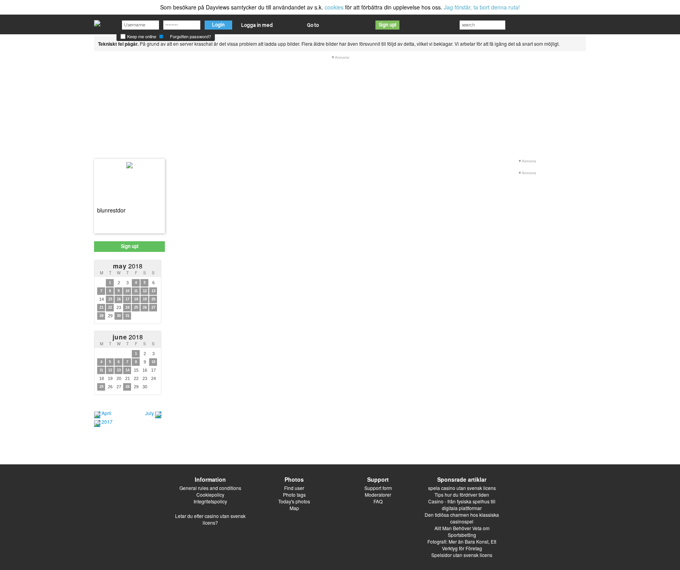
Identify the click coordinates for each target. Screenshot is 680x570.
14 (127, 370)
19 (145, 299)
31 (127, 316)
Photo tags (294, 494)
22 (110, 307)
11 (136, 291)
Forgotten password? (190, 36)
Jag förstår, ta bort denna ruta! (482, 7)
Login (218, 25)
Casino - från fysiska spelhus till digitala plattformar (461, 504)
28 (101, 316)
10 (127, 291)
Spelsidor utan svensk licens (461, 554)
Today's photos (294, 501)
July (149, 413)
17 (127, 299)
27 (153, 307)
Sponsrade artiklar (461, 479)
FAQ (377, 501)
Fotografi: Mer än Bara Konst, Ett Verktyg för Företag (461, 544)
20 (153, 299)
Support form (378, 487)
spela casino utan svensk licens (462, 487)
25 (136, 307)
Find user (294, 487)
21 (101, 307)
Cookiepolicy (210, 494)
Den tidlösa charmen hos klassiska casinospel (462, 518)
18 (136, 299)
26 (145, 307)
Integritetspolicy (210, 501)
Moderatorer (378, 494)
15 (110, 299)
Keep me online (141, 36)
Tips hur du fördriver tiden (461, 494)
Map (294, 508)
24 (127, 307)
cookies (334, 7)
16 (119, 299)
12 (145, 291)
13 (153, 291)
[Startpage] (97, 21)
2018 (127, 265)
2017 (107, 421)
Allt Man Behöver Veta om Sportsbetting (462, 531)
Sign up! (387, 25)
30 (119, 316)
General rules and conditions (210, 487)
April (106, 413)
